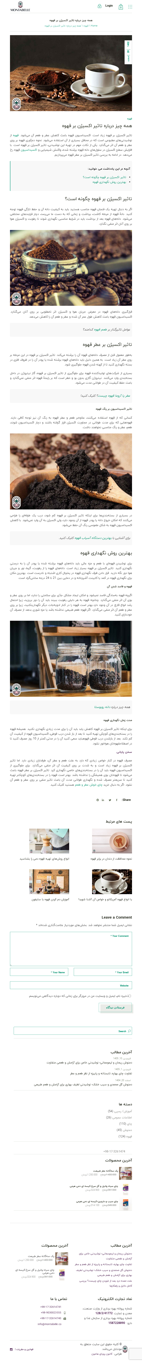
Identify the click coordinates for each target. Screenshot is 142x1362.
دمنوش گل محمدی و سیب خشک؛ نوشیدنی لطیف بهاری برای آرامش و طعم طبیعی (83, 1085)
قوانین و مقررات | (24, 1349)
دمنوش (127, 1130)
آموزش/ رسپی (123, 1111)
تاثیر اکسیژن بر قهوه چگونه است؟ (104, 177)
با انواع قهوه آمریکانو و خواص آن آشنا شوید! (105, 899)
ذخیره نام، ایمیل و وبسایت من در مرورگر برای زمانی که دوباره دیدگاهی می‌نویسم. (78, 996)
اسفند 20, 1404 (123, 1080)
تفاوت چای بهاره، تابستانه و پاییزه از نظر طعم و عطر (101, 1074)
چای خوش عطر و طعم (88, 785)
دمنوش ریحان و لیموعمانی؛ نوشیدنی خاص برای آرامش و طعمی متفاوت (89, 1063)
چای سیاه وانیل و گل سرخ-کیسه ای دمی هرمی (94, 1186)
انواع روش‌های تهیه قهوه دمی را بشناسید (44, 859)
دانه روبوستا (102, 707)
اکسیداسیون (29, 150)
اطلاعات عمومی (122, 1118)
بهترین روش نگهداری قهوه (109, 182)
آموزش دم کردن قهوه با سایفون (50, 899)
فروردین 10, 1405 (122, 1058)
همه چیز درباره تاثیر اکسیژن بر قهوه (97, 126)
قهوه (85, 26)
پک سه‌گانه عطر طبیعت (105, 1171)
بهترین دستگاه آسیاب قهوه (93, 538)
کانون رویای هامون (102, 1354)
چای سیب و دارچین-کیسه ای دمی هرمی (97, 1201)
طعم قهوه (100, 329)
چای (129, 1124)
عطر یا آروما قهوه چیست (114, 396)
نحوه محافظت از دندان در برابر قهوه (111, 859)
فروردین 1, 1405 (122, 1069)
